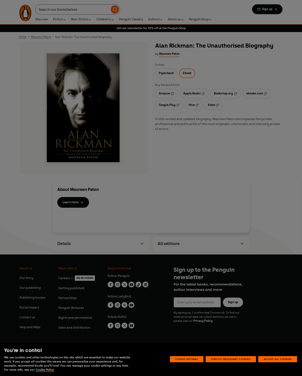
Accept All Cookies (278, 359)
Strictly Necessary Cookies (231, 359)
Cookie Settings (186, 359)
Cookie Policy (45, 369)
